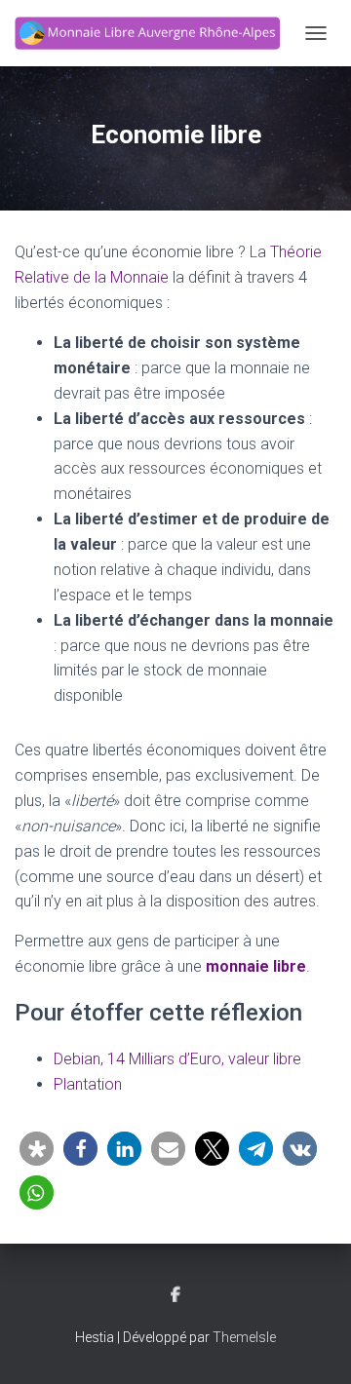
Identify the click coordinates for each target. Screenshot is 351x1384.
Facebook (175, 1295)
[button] (37, 1149)
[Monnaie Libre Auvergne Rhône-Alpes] (154, 34)
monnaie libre (256, 966)
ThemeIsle (244, 1337)
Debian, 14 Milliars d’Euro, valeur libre (177, 1059)
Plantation (88, 1084)
